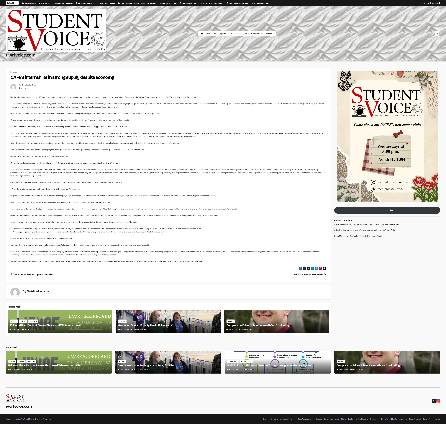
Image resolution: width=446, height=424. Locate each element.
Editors (343, 419)
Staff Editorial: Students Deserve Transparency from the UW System (269, 365)
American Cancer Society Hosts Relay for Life (146, 325)
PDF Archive (387, 210)
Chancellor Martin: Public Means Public (365, 236)
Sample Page (427, 419)
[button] (437, 33)
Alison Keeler (339, 224)
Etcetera (244, 34)
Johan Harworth (140, 329)
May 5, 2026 (15, 370)
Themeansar (47, 419)
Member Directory (361, 419)
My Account (374, 419)
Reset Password (415, 419)
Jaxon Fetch (29, 329)
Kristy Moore (246, 329)
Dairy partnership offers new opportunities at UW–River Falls (373, 224)
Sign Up (437, 419)
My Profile (384, 419)
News (208, 34)
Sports (223, 34)
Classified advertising (305, 419)
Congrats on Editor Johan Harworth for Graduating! (258, 325)
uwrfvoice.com (20, 55)
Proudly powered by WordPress (17, 419)
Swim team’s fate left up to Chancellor (33, 274)
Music (215, 34)
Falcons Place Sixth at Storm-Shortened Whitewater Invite (46, 325)
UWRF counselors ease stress (308, 274)
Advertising (274, 419)
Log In (350, 419)
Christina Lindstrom (29, 85)
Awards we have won (287, 419)
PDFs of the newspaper (398, 419)
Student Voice (249, 370)
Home (265, 419)
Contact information (331, 419)
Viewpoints (256, 34)
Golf (15, 321)
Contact (268, 34)
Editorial (233, 34)
